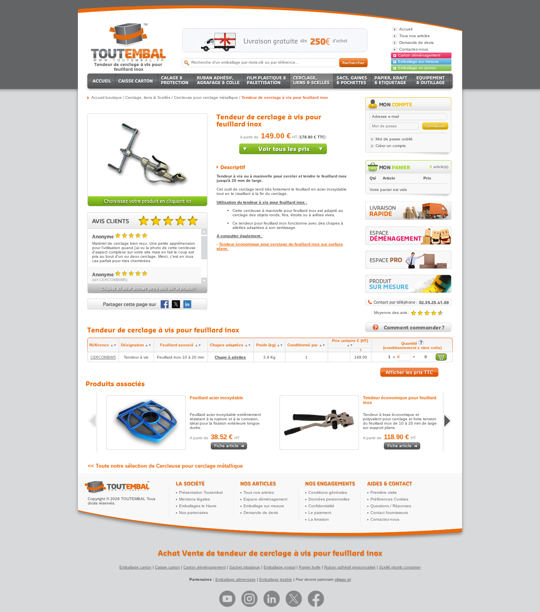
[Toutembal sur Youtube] (227, 598)
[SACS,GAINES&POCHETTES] (353, 81)
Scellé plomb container (400, 567)
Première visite (383, 492)
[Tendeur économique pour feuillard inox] (319, 422)
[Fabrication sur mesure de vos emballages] (408, 284)
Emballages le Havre (198, 506)
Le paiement (319, 512)
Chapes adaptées (230, 345)
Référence (103, 345)
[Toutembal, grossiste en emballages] (128, 60)
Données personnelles (328, 499)
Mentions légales (194, 499)
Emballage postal (279, 567)
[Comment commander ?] (408, 331)
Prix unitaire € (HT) (350, 342)
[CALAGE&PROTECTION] (176, 81)
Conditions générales (327, 492)
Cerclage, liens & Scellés (147, 97)
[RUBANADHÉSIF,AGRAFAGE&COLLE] (219, 81)
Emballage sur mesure (418, 61)
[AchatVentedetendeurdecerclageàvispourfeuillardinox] (270, 553)
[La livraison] (408, 218)
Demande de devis (261, 512)
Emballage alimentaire (235, 579)
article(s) (439, 166)
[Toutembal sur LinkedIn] (271, 598)
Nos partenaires (193, 512)
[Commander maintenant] (283, 152)
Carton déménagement (419, 55)
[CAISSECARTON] (136, 81)
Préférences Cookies (389, 499)
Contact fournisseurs (389, 512)
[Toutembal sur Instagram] (249, 598)
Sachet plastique (244, 567)
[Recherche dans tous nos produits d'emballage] (353, 62)
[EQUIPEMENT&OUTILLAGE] (431, 81)
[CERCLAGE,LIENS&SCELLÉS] (312, 81)
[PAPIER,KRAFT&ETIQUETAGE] (392, 81)
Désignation (136, 345)
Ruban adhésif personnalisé (350, 567)
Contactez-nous (384, 519)
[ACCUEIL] (102, 81)
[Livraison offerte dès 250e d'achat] (274, 40)
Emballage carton (135, 567)
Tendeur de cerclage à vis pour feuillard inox (285, 97)
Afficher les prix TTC (409, 372)
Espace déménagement (265, 499)
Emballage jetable (275, 579)
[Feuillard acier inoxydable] (146, 422)
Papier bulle (310, 567)
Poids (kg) (269, 345)
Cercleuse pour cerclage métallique (206, 97)
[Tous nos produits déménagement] (408, 236)
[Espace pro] (408, 260)
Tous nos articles (259, 492)
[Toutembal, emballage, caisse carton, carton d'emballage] (128, 66)
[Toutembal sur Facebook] (316, 598)
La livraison (318, 519)
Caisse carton (167, 567)
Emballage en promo (417, 68)
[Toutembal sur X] (294, 598)
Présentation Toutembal (201, 492)
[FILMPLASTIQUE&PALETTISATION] (267, 81)
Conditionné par (306, 345)
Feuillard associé (180, 345)
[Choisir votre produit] (147, 205)
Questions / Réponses (390, 506)
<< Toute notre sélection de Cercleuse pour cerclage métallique (165, 466)
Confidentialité (321, 506)
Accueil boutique (106, 97)
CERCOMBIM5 (103, 357)
